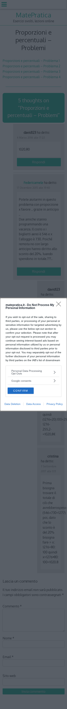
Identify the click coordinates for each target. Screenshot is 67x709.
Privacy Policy (55, 403)
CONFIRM (20, 390)
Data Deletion (12, 403)
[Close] (59, 305)
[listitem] (33, 372)
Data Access (33, 403)
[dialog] (33, 354)
